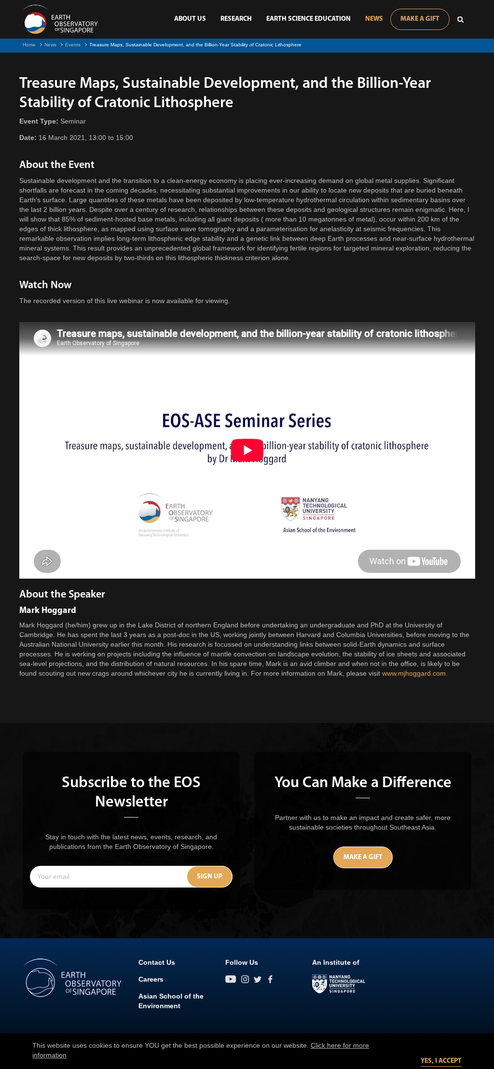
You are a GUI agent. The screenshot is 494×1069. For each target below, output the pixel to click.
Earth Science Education (308, 19)
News (374, 19)
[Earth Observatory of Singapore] (60, 19)
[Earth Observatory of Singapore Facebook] (270, 979)
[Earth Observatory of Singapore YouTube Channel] (230, 979)
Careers (151, 979)
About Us (190, 19)
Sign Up (209, 876)
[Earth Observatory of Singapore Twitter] (257, 979)
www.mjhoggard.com (414, 673)
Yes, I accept (441, 1061)
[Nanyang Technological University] (338, 984)
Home (29, 44)
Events (73, 44)
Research (236, 19)
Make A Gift (419, 19)
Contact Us (156, 962)
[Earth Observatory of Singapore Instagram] (245, 979)
